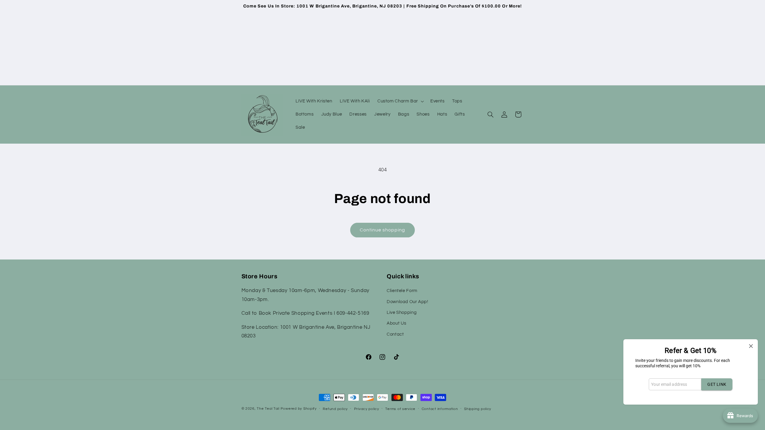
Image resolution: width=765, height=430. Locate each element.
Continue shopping (383, 230)
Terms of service (400, 409)
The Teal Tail (268, 408)
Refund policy (335, 409)
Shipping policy (477, 409)
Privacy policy (366, 409)
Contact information (440, 409)
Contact (395, 334)
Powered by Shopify (299, 408)
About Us (396, 323)
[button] (400, 101)
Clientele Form (402, 290)
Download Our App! (407, 302)
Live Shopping (402, 312)
